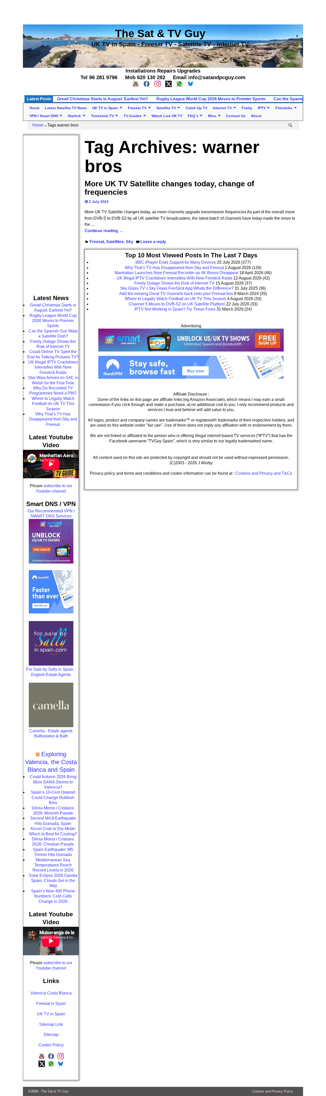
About (256, 116)
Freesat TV (137, 108)
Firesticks (283, 108)
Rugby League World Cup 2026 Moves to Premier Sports (210, 99)
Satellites (115, 242)
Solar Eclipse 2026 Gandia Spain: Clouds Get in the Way (53, 880)
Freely (247, 108)
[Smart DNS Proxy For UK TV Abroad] (191, 353)
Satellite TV (166, 108)
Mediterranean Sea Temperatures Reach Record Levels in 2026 (53, 865)
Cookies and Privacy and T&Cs (263, 473)
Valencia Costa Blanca (51, 993)
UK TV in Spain (105, 108)
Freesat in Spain (51, 1003)
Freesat (97, 242)
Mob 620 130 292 (145, 77)
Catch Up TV (196, 108)
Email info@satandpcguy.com (209, 77)
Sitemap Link (51, 1024)
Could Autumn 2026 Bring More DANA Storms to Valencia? (53, 782)
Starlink (74, 116)
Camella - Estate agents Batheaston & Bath (51, 733)
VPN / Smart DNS (44, 116)
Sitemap (51, 1034)
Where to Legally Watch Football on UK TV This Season (53, 403)
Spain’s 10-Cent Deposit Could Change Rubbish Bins (53, 797)
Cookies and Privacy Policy (272, 1091)
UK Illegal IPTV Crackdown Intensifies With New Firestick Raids (53, 367)
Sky (129, 242)
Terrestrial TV (102, 116)
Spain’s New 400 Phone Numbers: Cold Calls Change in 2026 (53, 896)
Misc (212, 116)
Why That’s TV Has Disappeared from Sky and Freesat (53, 419)
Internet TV (222, 108)
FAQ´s (193, 116)
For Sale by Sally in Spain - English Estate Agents (51, 672)
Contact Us (236, 116)
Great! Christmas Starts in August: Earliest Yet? (102, 99)
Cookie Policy (51, 1045)
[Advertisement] (163, 11)
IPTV (262, 108)
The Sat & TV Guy (55, 1091)
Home (34, 108)
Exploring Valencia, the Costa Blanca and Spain (51, 762)
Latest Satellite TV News (66, 108)
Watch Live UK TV (167, 116)
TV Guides (133, 116)
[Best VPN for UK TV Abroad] (191, 377)
